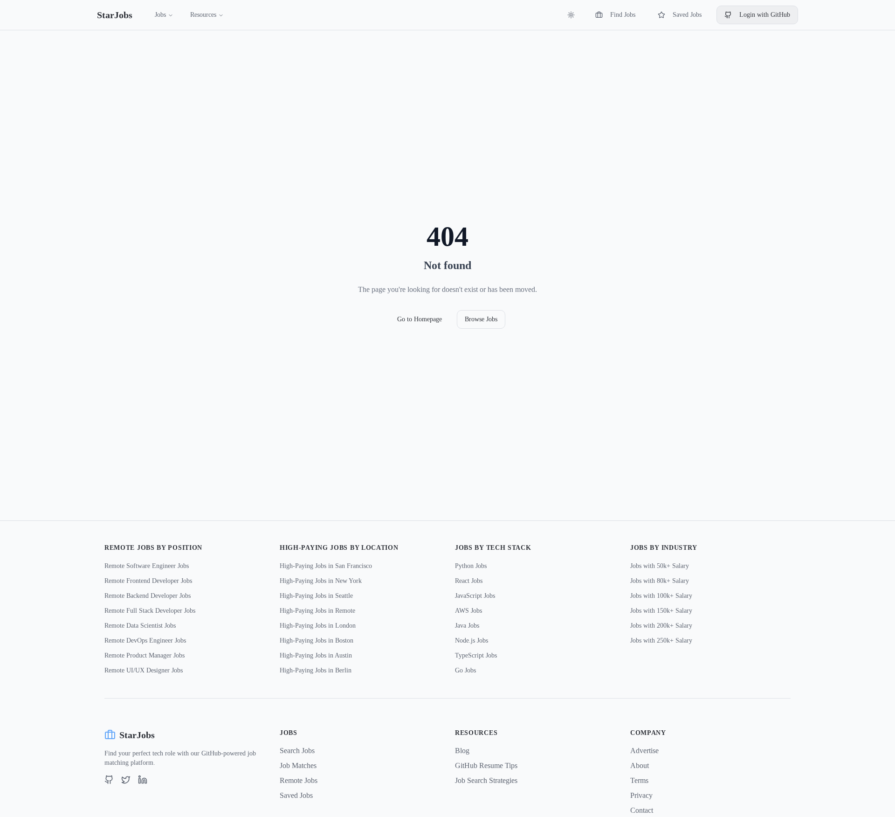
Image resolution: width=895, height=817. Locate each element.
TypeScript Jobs (476, 655)
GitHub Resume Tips (486, 765)
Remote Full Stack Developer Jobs (149, 610)
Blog (462, 751)
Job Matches (298, 765)
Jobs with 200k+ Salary (661, 625)
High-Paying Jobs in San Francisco (326, 565)
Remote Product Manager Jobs (144, 655)
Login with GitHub (764, 14)
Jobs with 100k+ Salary (661, 595)
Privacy (641, 795)
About (639, 765)
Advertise (644, 751)
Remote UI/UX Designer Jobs (143, 670)
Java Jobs (467, 625)
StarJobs (114, 15)
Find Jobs (622, 14)
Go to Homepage (419, 319)
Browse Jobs (481, 319)
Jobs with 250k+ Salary (661, 640)
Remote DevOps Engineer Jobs (145, 640)
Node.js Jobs (471, 640)
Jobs (160, 14)
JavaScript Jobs (475, 595)
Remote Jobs (298, 780)
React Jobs (468, 580)
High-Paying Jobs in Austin (316, 655)
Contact (641, 810)
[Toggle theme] (571, 15)
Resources (203, 14)
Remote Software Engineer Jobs (146, 565)
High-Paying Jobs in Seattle (316, 595)
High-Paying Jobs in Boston (316, 640)
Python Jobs (471, 565)
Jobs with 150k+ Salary (661, 610)
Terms (639, 780)
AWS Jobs (468, 610)
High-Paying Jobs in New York (321, 580)
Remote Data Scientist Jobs (140, 625)
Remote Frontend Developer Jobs (148, 580)
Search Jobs (297, 751)
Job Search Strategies (486, 780)
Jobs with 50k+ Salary (659, 565)
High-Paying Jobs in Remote (317, 610)
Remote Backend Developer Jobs (147, 595)
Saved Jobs (687, 14)
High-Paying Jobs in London (318, 625)
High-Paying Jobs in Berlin (315, 670)
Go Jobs (465, 670)
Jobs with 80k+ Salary (659, 580)
